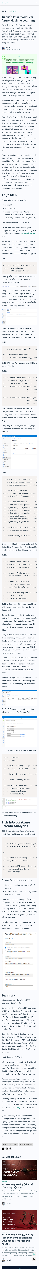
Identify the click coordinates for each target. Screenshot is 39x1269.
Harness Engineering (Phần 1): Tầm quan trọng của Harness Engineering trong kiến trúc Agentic (18, 1239)
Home (4, 11)
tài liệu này (15, 1108)
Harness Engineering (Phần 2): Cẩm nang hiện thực (18, 1186)
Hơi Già (8, 1204)
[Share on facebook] (3, 1148)
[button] (36, 2)
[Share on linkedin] (10, 1148)
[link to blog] (19, 1170)
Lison (33, 80)
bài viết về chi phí (28, 233)
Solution (12, 11)
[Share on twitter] (7, 1148)
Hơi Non (8, 47)
